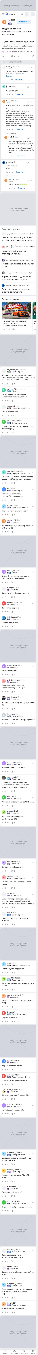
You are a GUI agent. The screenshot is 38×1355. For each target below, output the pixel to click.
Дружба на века (18, 1014)
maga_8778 (9, 234)
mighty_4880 (9, 246)
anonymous (9, 285)
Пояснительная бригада (20, 1077)
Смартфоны (17, 716)
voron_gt (8, 260)
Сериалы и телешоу (18, 260)
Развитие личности (19, 965)
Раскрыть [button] (9, 76)
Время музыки (18, 234)
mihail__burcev (10, 273)
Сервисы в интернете (20, 473)
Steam (14, 573)
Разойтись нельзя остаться (20, 408)
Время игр (12, 24)
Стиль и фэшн (17, 878)
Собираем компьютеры (20, 423)
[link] (16, 317)
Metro (14, 391)
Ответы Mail (17, 1286)
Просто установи (19, 508)
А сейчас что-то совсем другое (25, 246)
